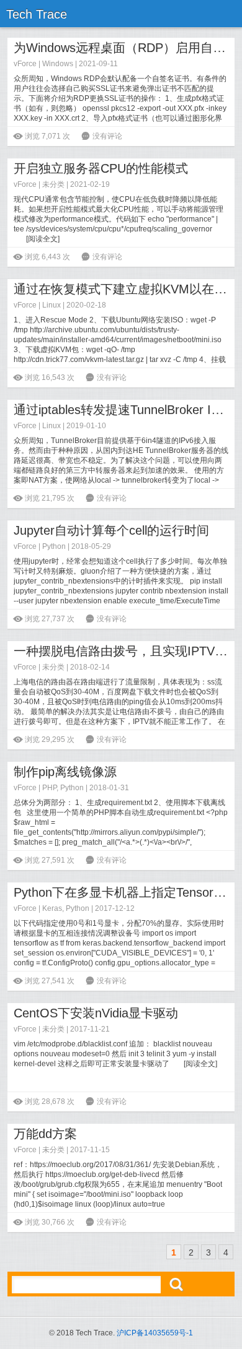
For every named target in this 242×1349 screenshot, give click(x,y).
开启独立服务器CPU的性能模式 (101, 168)
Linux (51, 305)
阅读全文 (43, 239)
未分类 (53, 184)
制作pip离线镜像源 (65, 771)
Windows (57, 63)
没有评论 (107, 136)
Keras (52, 908)
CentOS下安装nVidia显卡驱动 (96, 1013)
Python (54, 546)
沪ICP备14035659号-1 (155, 1333)
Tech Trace (36, 14)
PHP (49, 787)
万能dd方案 (45, 1133)
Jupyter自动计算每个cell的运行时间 (111, 530)
